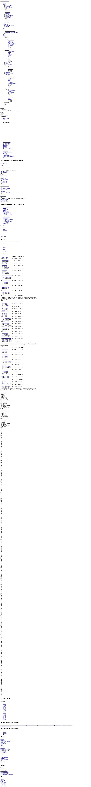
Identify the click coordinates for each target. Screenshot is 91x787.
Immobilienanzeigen (4, 771)
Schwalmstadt (8, 16)
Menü (1, 108)
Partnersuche (10, 82)
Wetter (1, 762)
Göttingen (7, 8)
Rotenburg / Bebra (9, 15)
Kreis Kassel (7, 12)
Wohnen (9, 60)
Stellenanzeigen (3, 769)
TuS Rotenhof (3, 174)
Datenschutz (10, 97)
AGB (9, 98)
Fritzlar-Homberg (8, 7)
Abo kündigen (3, 751)
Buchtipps (10, 54)
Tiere (9, 59)
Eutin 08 (2, 184)
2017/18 (4, 711)
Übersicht (2, 779)
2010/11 (4, 719)
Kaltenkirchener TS (4, 189)
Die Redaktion (11, 92)
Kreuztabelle (5, 253)
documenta (10, 67)
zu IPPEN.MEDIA (4, 115)
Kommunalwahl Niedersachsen (11, 32)
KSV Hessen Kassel (12, 43)
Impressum (10, 95)
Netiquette (10, 99)
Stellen (9, 79)
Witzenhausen (8, 18)
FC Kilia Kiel (3, 178)
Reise (9, 57)
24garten (9, 52)
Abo (4, 734)
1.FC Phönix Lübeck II (5, 192)
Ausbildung (2, 748)
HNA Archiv (3, 782)
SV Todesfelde (3, 196)
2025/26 (4, 705)
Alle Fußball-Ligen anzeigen (6, 726)
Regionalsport (10, 41)
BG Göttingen (10, 45)
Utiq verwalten (3, 743)
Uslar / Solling (8, 17)
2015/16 (4, 714)
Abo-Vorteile (3, 783)
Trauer (9, 81)
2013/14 (4, 716)
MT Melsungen (11, 44)
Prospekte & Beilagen (12, 83)
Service (4, 732)
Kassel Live (2, 758)
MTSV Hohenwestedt (4, 186)
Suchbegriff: (3, 110)
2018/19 (4, 710)
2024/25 (4, 706)
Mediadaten (10, 84)
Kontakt (9, 85)
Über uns (5, 730)
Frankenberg (7, 6)
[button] (2, 236)
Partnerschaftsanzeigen (4, 772)
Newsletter (10, 93)
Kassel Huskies (11, 42)
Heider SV (2, 191)
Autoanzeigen (3, 768)
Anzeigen (5, 733)
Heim (4, 229)
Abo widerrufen (3, 752)
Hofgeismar (7, 10)
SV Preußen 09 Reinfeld (5, 188)
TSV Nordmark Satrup (4, 171)
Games (9, 55)
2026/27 (4, 704)
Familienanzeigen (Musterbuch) (6, 774)
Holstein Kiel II (3, 175)
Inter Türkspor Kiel (4, 179)
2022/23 (4, 708)
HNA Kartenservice (4, 757)
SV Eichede (2, 194)
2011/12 (4, 718)
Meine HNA (2, 780)
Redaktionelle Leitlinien (5, 741)
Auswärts (5, 230)
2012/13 (4, 717)
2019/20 (4, 709)
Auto (9, 53)
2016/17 (4, 713)
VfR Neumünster (3, 172)
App (1, 760)
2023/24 (4, 707)
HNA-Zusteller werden (5, 749)
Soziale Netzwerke (4, 759)
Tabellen (9, 46)
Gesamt (4, 227)
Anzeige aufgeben (11, 78)
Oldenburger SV (3, 182)
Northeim (7, 14)
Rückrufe (7, 26)
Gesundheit (10, 56)
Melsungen (7, 13)
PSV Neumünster (3, 181)
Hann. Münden (8, 9)
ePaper (1, 781)
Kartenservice (10, 69)
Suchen (2, 112)
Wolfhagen (7, 19)
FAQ (9, 94)
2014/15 (4, 715)
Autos (9, 80)
